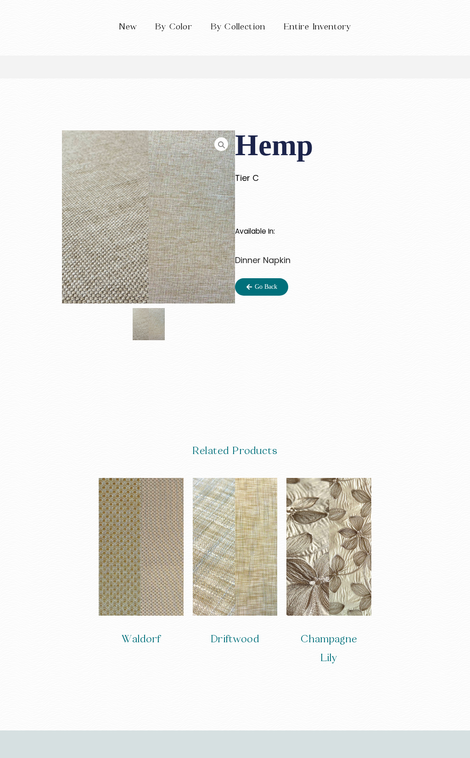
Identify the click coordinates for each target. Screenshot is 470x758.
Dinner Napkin (263, 260)
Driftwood (235, 639)
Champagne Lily (329, 648)
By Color (173, 26)
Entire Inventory (317, 26)
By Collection (238, 26)
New (128, 26)
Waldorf (141, 639)
